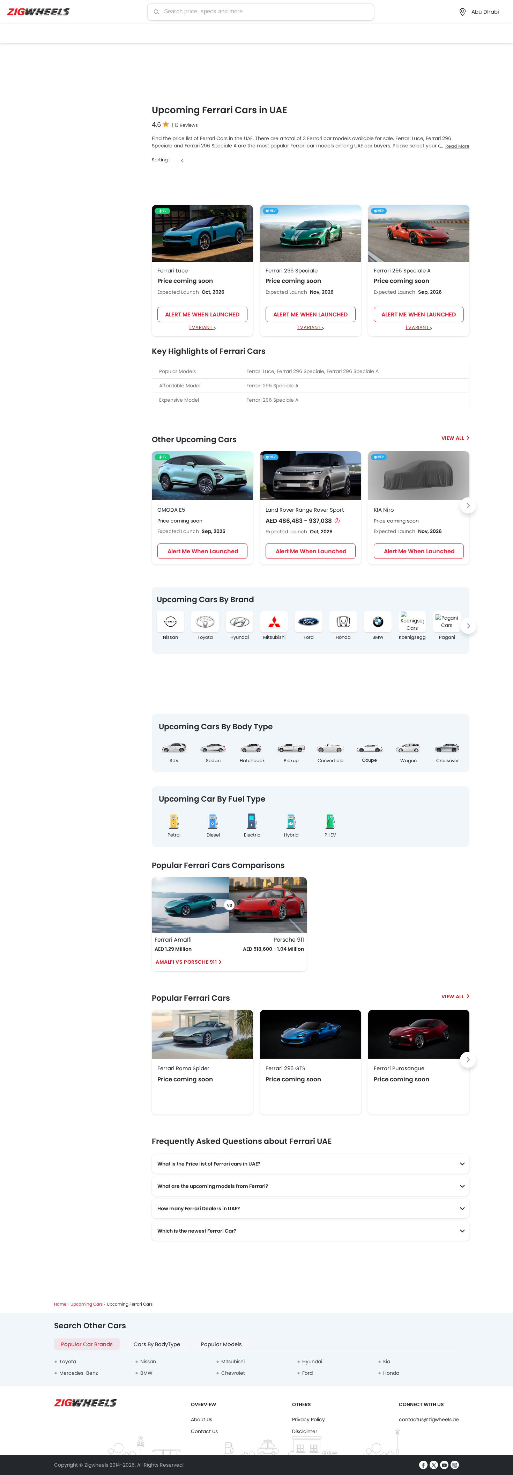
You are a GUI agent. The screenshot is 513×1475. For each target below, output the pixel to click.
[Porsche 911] (268, 905)
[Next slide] (468, 505)
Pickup (291, 760)
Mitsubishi (274, 637)
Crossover (447, 760)
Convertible (330, 760)
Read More (457, 146)
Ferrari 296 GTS (285, 1068)
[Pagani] (447, 621)
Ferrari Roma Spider (183, 1068)
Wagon (408, 760)
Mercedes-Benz (78, 1373)
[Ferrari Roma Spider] (202, 1034)
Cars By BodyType (157, 1344)
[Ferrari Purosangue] (418, 1034)
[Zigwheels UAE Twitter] (434, 1465)
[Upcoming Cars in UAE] (455, 438)
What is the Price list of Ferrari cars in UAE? (209, 1163)
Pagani (447, 637)
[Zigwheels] (38, 12)
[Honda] (343, 621)
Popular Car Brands (87, 1344)
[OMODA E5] (202, 475)
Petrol (174, 835)
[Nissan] (170, 621)
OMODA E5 (171, 509)
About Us (201, 1419)
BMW (378, 637)
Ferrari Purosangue (399, 1068)
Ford (309, 637)
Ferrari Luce (172, 271)
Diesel (213, 835)
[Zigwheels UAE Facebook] (423, 1465)
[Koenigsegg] (412, 621)
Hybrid (291, 835)
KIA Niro (384, 509)
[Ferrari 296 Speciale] (310, 233)
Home (60, 1304)
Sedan (213, 760)
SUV (174, 760)
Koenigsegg (412, 637)
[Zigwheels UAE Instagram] (455, 1465)
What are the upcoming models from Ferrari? (212, 1186)
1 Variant (201, 328)
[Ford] (308, 621)
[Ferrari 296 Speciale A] (418, 233)
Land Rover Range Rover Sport (305, 509)
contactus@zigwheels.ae (429, 1419)
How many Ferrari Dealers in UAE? (198, 1208)
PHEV (330, 835)
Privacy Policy (308, 1419)
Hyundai (239, 637)
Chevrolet (233, 1373)
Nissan (170, 637)
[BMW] (378, 621)
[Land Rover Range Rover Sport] (310, 475)
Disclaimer (304, 1431)
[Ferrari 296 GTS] (310, 1034)
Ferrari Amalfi (173, 940)
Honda (343, 637)
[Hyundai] (239, 621)
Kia (386, 1361)
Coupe (369, 760)
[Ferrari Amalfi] (190, 905)
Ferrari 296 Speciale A (402, 271)
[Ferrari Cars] (455, 996)
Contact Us (204, 1431)
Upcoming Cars (86, 1304)
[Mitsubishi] (274, 621)
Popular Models (221, 1344)
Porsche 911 (289, 940)
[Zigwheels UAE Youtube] (444, 1465)
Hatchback (252, 760)
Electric (252, 835)
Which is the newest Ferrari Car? (197, 1230)
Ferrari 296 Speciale (292, 271)
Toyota (205, 637)
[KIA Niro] (418, 475)
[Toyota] (205, 621)
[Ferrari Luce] (202, 233)
